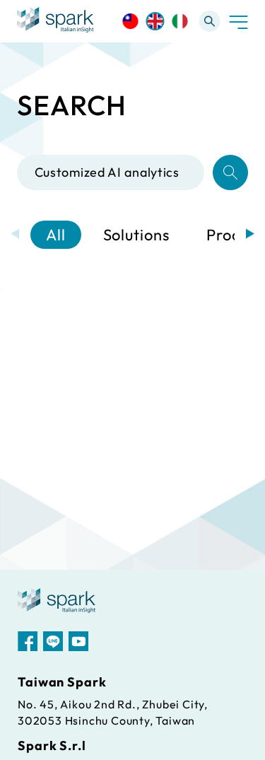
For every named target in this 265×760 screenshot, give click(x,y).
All (56, 235)
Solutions (136, 235)
